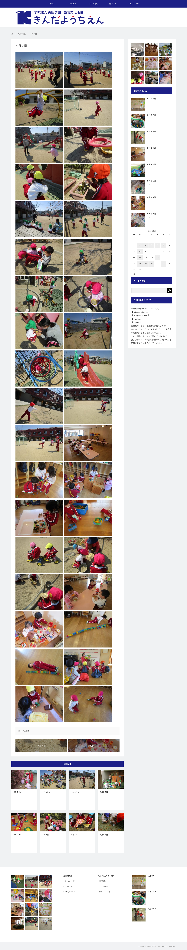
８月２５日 (151, 148)
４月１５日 (104, 835)
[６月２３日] (17, 895)
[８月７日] (45, 909)
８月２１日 (151, 181)
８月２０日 (151, 197)
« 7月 (133, 274)
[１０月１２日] (45, 881)
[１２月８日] (17, 909)
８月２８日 (151, 99)
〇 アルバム (67, 886)
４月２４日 (104, 792)
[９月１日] (165, 63)
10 (140, 251)
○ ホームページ (69, 881)
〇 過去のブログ (69, 892)
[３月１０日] (45, 895)
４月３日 (74, 835)
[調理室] (137, 49)
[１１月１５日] (165, 77)
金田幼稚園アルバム (154, 946)
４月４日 (45, 835)
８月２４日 (151, 164)
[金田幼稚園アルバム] (59, 18)
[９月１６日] (31, 923)
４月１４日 (17, 792)
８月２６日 (151, 131)
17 (140, 258)
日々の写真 (93, 4)
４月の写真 (25, 731)
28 (163, 264)
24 (140, 264)
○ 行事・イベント (104, 892)
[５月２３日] (45, 923)
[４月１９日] (31, 909)
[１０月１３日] (151, 63)
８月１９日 (151, 214)
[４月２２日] (137, 77)
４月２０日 (17, 835)
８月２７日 (151, 115)
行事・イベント (114, 4)
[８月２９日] (31, 895)
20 (158, 258)
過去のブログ (134, 4)
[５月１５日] (151, 77)
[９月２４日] (137, 63)
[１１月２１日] (17, 923)
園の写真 (73, 4)
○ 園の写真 (102, 881)
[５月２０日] (31, 881)
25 (146, 264)
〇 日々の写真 (103, 886)
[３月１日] (17, 881)
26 (152, 264)
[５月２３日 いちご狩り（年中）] (165, 49)
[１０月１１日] (151, 49)
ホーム (52, 4)
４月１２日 (46, 792)
